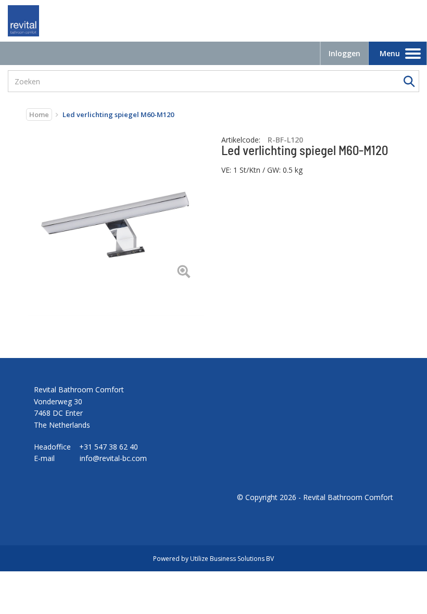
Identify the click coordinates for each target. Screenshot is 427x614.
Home (39, 114)
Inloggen (344, 53)
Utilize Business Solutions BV (232, 558)
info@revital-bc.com (113, 458)
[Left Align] (183, 272)
